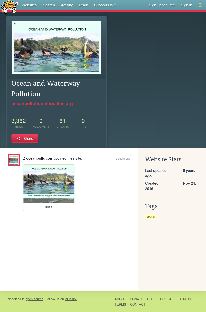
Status (185, 299)
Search (49, 4)
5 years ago (123, 158)
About (120, 299)
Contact (137, 304)
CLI (149, 299)
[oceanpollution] (14, 160)
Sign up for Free (162, 4)
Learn (83, 4)
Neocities (14, 298)
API (172, 299)
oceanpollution (39, 158)
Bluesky (71, 298)
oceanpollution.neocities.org (42, 103)
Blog (160, 299)
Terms (120, 304)
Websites (29, 4)
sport (151, 216)
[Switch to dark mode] (200, 5)
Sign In (186, 4)
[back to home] (9, 7)
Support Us (103, 4)
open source (34, 298)
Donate (136, 299)
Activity (67, 4)
